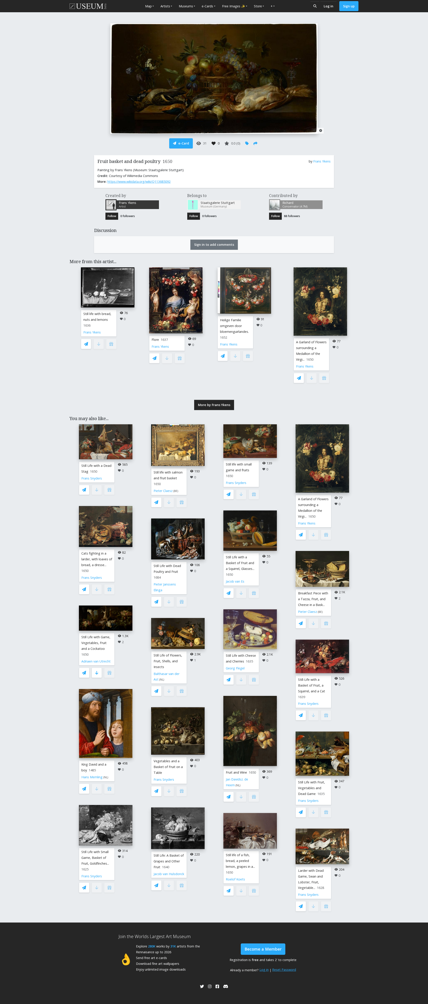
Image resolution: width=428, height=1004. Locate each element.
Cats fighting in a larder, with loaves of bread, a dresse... (96, 559)
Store (258, 6)
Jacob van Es (235, 581)
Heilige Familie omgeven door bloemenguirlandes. (234, 326)
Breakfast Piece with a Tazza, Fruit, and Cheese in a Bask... (313, 599)
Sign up (349, 6)
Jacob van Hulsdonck (169, 874)
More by (214, 405)
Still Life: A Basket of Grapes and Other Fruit (169, 861)
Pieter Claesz (163, 491)
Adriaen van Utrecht (96, 661)
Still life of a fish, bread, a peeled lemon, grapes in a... (240, 861)
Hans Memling (92, 777)
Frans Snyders (91, 478)
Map (148, 6)
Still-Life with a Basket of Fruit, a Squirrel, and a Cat (311, 685)
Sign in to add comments (214, 244)
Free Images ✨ (233, 6)
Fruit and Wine (236, 772)
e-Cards (207, 6)
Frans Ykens (322, 161)
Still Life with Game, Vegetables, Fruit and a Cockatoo (95, 643)
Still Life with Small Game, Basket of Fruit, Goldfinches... (95, 858)
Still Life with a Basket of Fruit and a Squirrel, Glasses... (240, 563)
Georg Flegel (235, 668)
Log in (328, 6)
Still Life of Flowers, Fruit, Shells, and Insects (168, 661)
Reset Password (284, 969)
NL (105, 777)
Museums (186, 6)
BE (175, 491)
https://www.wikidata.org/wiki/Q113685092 (139, 181)
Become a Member (263, 949)
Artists (165, 6)
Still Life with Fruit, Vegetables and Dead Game (311, 788)
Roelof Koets (235, 879)
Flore (155, 339)
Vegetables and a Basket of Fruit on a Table (168, 767)
